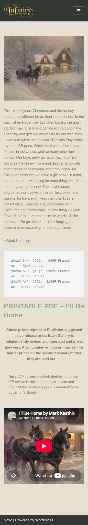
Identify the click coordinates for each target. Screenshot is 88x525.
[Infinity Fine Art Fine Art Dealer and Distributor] (19, 10)
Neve (8, 520)
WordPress (44, 520)
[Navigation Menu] (78, 11)
